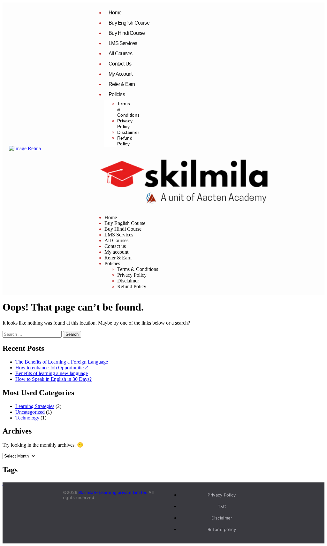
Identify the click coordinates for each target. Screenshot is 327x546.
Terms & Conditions (137, 269)
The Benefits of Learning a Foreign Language (61, 362)
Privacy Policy (132, 275)
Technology (27, 417)
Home (115, 12)
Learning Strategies (34, 406)
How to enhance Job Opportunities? (51, 367)
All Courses (120, 53)
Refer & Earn (122, 84)
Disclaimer (128, 132)
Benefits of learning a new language (51, 373)
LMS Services (123, 43)
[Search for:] (33, 334)
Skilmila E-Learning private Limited (113, 492)
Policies (117, 94)
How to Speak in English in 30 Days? (53, 379)
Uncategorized (30, 412)
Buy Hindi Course (127, 33)
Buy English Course (129, 23)
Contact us (120, 63)
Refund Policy (131, 286)
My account (120, 74)
